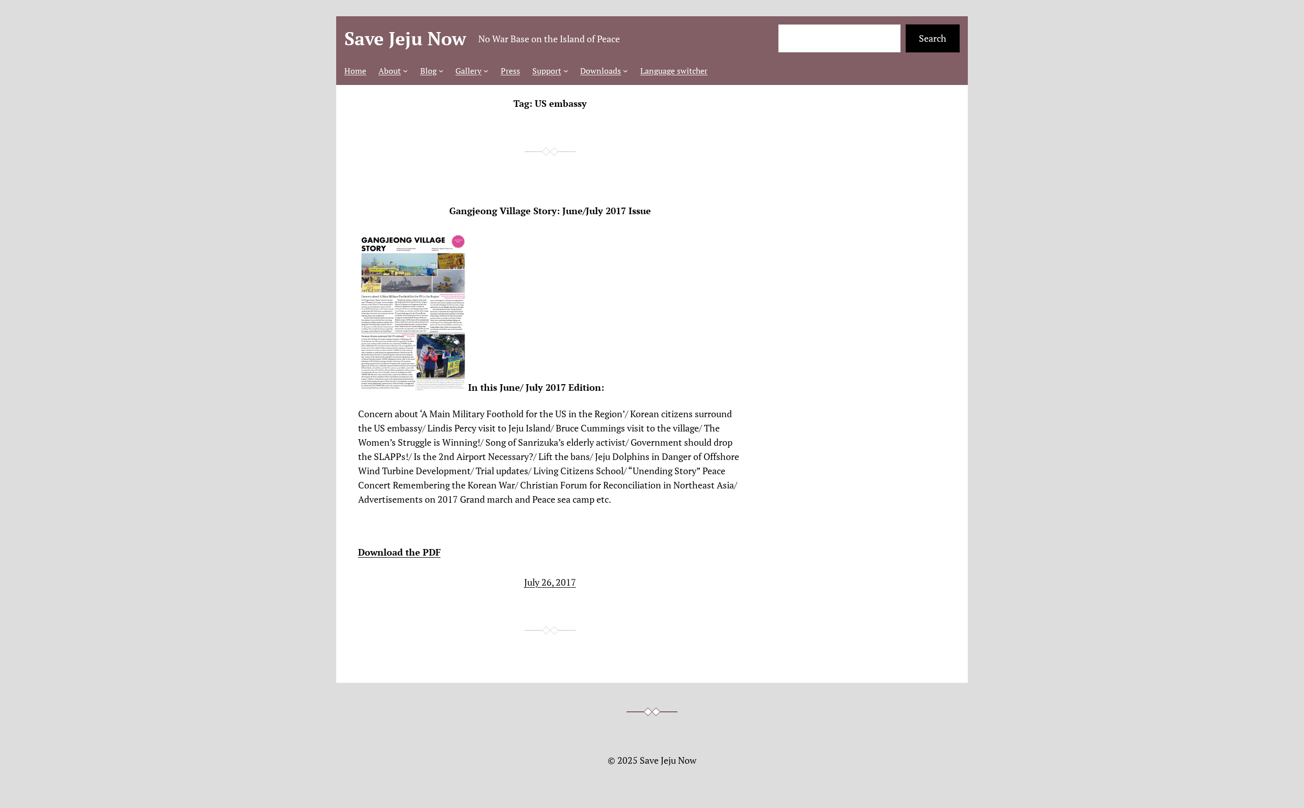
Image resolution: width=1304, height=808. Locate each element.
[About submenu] (405, 70)
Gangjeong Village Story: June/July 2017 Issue (550, 211)
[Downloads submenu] (625, 70)
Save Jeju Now (405, 38)
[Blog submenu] (441, 70)
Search (932, 38)
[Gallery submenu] (485, 70)
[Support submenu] (565, 70)
